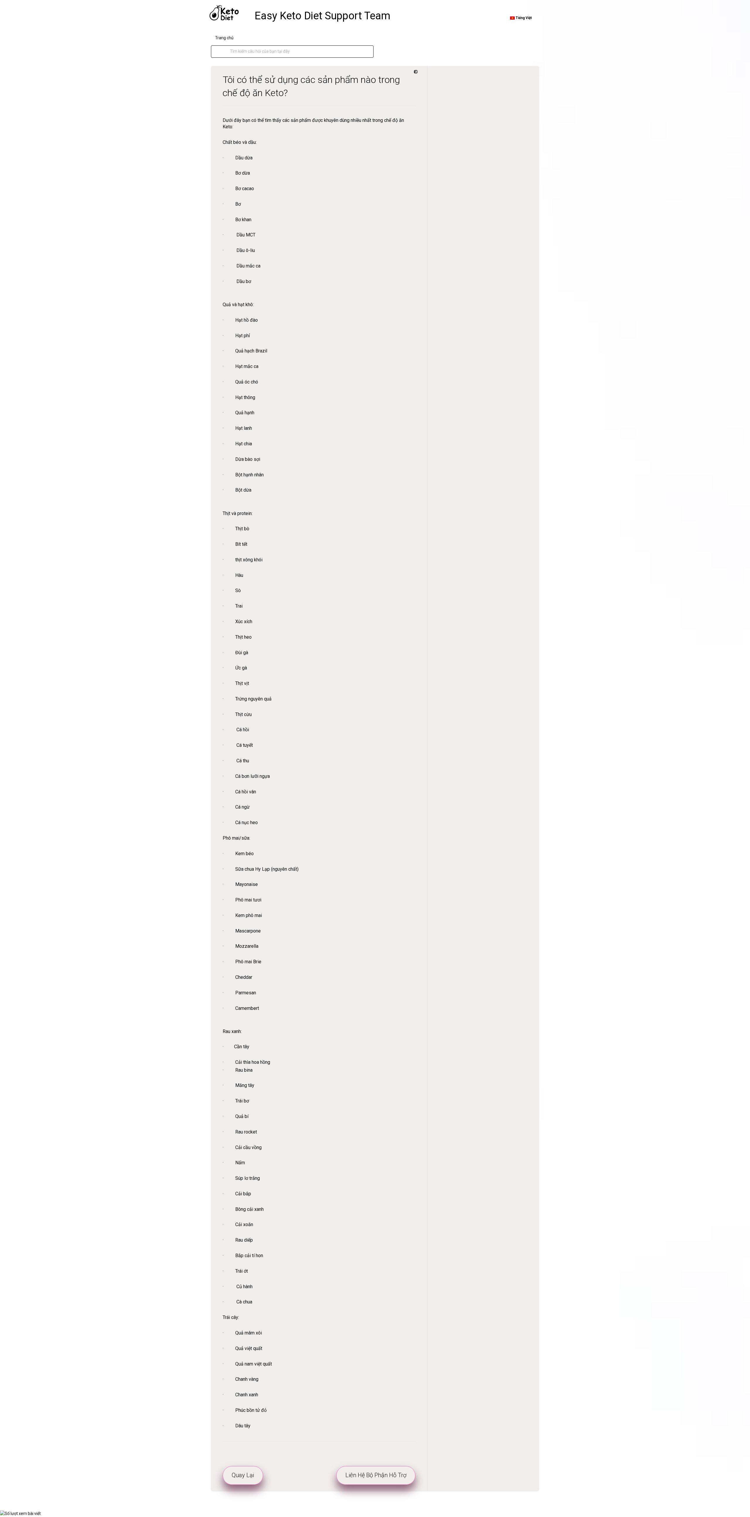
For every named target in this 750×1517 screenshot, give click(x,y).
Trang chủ (224, 37)
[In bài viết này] (414, 72)
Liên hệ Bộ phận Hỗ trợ (375, 1475)
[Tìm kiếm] (224, 51)
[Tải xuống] (364, 705)
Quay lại (243, 1475)
